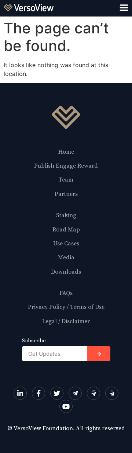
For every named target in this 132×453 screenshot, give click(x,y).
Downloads (66, 271)
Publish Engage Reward (66, 165)
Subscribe (34, 341)
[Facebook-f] (38, 393)
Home (66, 152)
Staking (66, 215)
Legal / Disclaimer (66, 321)
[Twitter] (56, 393)
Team (66, 179)
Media (66, 257)
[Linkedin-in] (20, 393)
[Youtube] (66, 406)
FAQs (66, 293)
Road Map (66, 229)
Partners (66, 194)
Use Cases (66, 243)
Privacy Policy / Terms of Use (66, 307)
